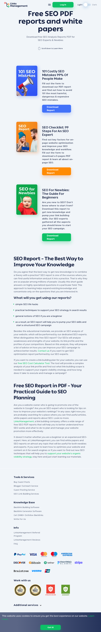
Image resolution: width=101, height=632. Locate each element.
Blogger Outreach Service (26, 486)
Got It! (50, 627)
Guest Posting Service (24, 490)
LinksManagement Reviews (27, 540)
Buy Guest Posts (22, 482)
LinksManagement (24, 421)
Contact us (43, 351)
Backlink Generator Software (28, 511)
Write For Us (20, 519)
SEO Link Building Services (26, 494)
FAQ (16, 544)
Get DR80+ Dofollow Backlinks (28, 515)
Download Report (52, 109)
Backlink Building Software (26, 507)
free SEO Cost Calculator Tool (34, 363)
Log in (63, 5)
